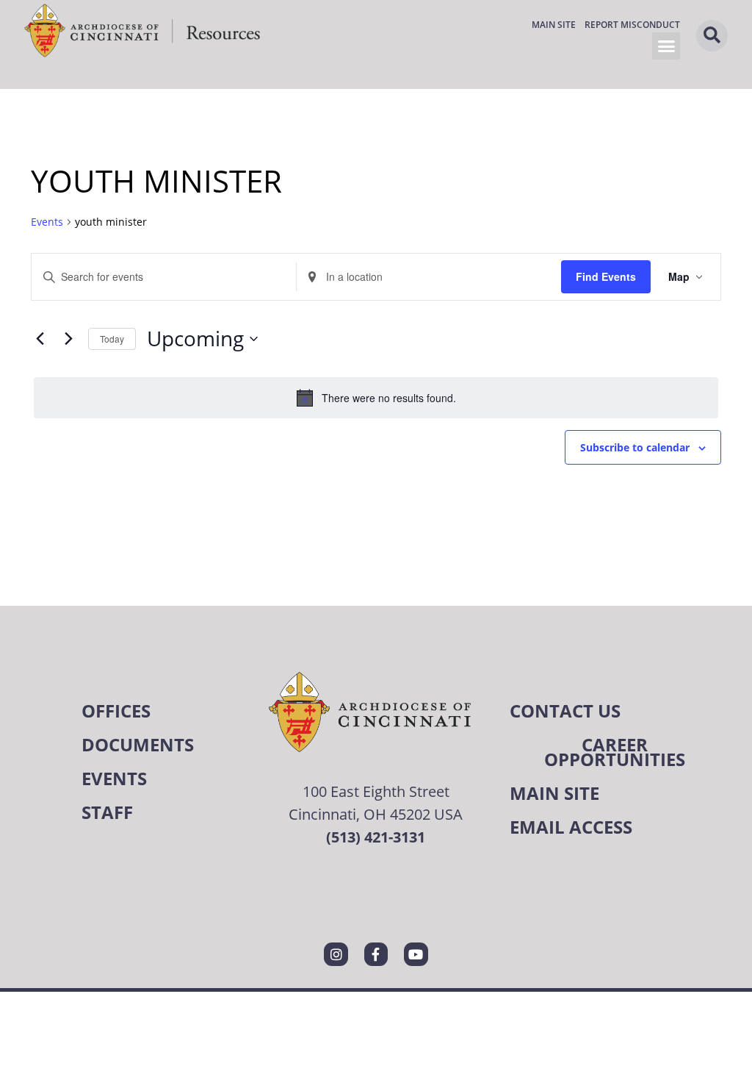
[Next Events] (68, 339)
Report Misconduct (632, 24)
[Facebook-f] (376, 954)
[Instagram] (335, 954)
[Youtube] (415, 954)
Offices (116, 710)
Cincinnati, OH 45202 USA (376, 813)
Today (112, 338)
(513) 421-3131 (375, 837)
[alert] (376, 397)
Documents (138, 744)
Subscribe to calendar (635, 447)
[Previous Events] (39, 339)
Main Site (554, 24)
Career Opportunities (614, 751)
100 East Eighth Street (376, 791)
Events (47, 222)
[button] (666, 46)
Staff (107, 812)
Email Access (571, 827)
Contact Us (565, 710)
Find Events (606, 276)
